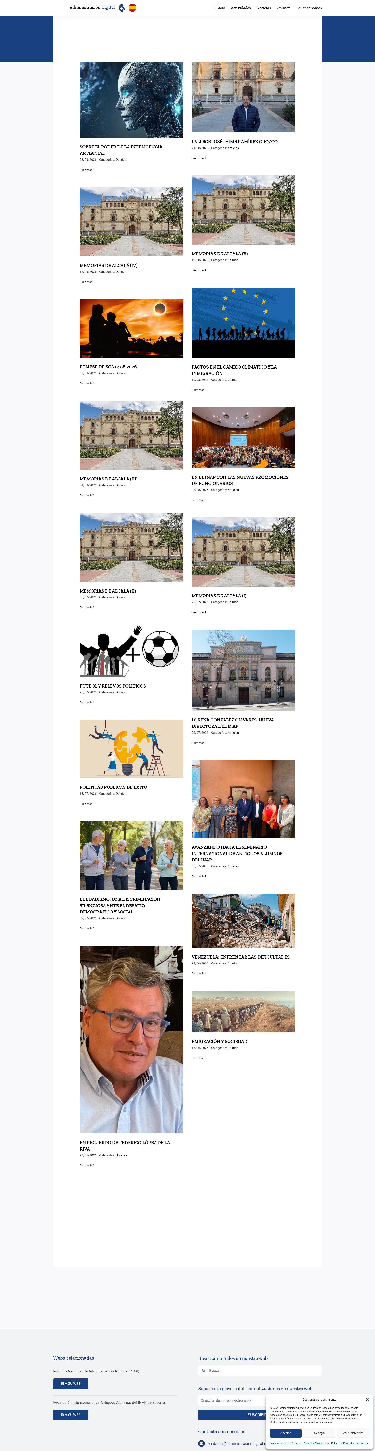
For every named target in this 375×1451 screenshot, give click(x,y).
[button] (367, 1400)
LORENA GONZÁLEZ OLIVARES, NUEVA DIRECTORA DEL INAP (243, 663)
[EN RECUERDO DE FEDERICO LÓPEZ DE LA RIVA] (131, 1039)
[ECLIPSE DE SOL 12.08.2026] (131, 328)
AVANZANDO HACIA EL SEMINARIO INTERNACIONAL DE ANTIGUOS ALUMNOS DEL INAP (243, 789)
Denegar (319, 1433)
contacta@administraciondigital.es (238, 1443)
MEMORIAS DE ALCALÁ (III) (131, 431)
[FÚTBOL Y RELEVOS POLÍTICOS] (131, 651)
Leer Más (86, 169)
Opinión (121, 160)
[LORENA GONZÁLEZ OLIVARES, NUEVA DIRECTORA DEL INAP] (243, 670)
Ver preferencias (353, 1433)
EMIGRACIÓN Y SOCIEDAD (243, 1007)
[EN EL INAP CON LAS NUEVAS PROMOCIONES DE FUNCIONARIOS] (243, 437)
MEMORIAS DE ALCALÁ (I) (243, 548)
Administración (92, 7)
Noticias (233, 148)
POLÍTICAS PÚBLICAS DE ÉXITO (131, 745)
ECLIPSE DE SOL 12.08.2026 (131, 324)
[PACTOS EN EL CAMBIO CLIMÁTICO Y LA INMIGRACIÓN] (243, 323)
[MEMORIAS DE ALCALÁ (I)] (243, 552)
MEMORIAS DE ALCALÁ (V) (243, 206)
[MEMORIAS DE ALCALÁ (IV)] (131, 221)
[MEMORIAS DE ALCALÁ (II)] (131, 547)
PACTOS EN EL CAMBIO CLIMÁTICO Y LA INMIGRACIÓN (243, 315)
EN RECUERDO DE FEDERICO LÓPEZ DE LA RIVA (131, 1032)
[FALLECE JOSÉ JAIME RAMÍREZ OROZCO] (243, 97)
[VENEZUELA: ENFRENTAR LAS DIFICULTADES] (243, 921)
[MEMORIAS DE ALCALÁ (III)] (131, 435)
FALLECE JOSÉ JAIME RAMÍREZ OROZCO (243, 93)
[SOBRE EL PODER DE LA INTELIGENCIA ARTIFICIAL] (131, 100)
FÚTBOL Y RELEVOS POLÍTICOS (131, 647)
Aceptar (286, 1433)
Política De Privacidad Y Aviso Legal (310, 1443)
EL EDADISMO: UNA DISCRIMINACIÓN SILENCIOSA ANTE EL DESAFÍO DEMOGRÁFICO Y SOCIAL (131, 845)
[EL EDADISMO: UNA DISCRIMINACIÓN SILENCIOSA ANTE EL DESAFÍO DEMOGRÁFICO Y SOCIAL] (131, 855)
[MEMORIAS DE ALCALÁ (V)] (243, 210)
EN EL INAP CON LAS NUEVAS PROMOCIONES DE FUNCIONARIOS (243, 431)
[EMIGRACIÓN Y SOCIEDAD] (243, 1011)
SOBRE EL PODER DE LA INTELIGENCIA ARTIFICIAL (131, 93)
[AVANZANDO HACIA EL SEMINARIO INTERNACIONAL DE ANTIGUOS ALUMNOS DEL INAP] (243, 799)
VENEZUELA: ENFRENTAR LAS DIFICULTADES (243, 914)
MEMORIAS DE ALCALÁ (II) (131, 543)
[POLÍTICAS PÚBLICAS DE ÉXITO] (131, 749)
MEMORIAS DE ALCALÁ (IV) (131, 217)
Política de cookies (279, 1443)
